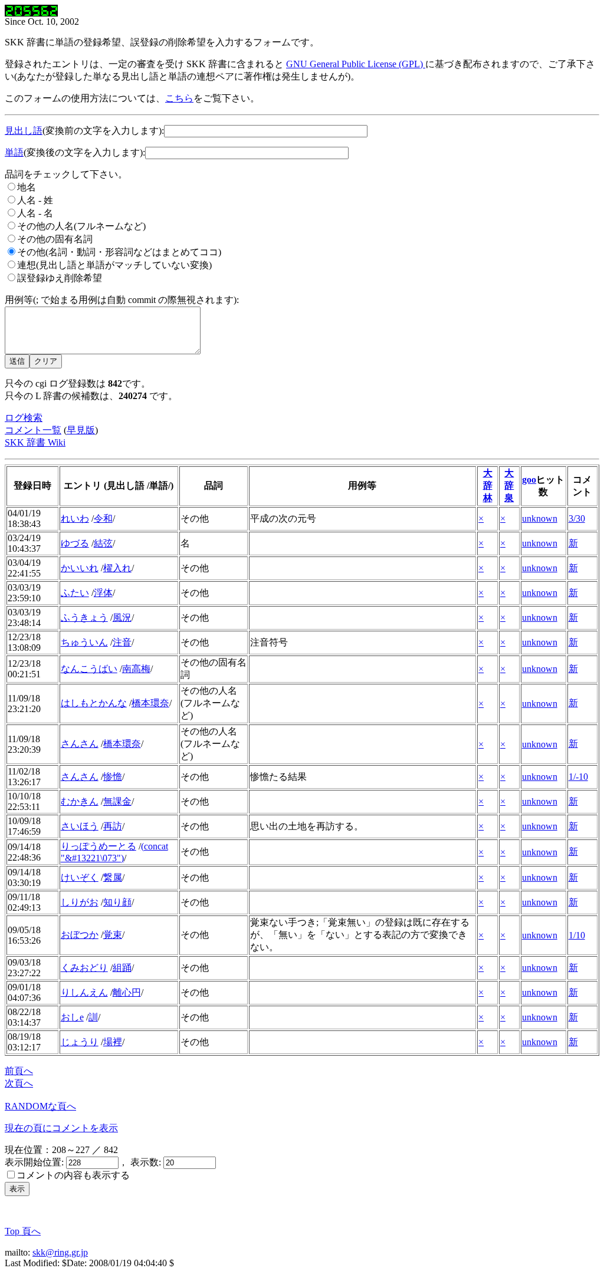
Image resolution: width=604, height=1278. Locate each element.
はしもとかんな (94, 703)
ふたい (75, 593)
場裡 (112, 1042)
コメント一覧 (33, 430)
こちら (179, 98)
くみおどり (84, 968)
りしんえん (84, 992)
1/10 (577, 935)
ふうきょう (84, 617)
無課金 (117, 801)
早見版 (81, 430)
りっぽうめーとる (98, 846)
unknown (539, 518)
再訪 (112, 826)
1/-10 (578, 777)
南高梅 (136, 669)
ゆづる (75, 543)
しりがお (80, 902)
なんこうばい (89, 669)
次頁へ (19, 1083)
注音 (122, 642)
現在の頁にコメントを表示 (61, 1128)
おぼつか (80, 935)
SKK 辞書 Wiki (35, 442)
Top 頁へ (23, 1231)
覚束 (112, 935)
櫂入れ (117, 568)
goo (529, 480)
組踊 (122, 968)
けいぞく (80, 877)
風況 (122, 617)
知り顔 (117, 902)
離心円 (127, 992)
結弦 (103, 543)
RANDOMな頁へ (40, 1106)
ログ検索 (23, 418)
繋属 (112, 877)
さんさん (80, 744)
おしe (72, 1017)
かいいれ (80, 568)
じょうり (80, 1042)
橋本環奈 (150, 703)
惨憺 (112, 777)
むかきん (80, 801)
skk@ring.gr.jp (60, 1252)
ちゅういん (84, 642)
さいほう (80, 826)
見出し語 (23, 131)
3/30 (577, 518)
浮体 (103, 593)
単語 (14, 152)
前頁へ (19, 1071)
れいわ (75, 518)
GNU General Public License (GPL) (355, 64)
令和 (103, 518)
